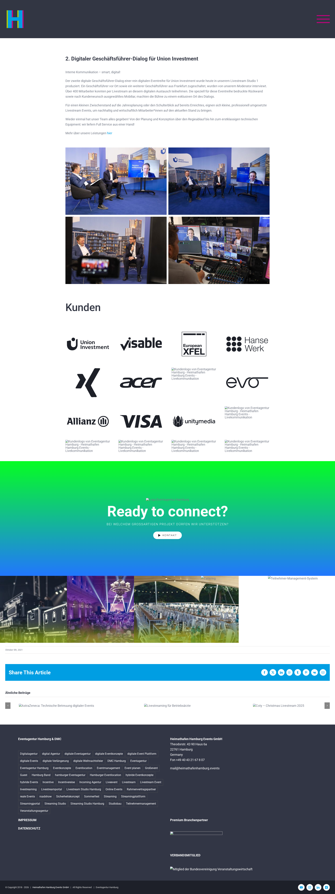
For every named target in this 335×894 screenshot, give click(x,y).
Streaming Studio (55, 803)
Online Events (114, 789)
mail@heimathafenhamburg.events (194, 768)
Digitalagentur (29, 753)
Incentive (48, 782)
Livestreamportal (51, 789)
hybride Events (29, 782)
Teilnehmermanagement (141, 803)
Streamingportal (30, 803)
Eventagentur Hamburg (34, 768)
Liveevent (111, 782)
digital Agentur (51, 753)
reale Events (27, 796)
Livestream (129, 782)
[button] (7, 705)
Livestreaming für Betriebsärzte (167, 706)
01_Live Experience (218, 628)
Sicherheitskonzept (68, 796)
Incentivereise (66, 782)
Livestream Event (150, 782)
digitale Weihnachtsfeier (88, 761)
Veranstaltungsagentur (34, 810)
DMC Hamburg (116, 761)
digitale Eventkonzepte (109, 753)
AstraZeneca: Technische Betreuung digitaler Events (56, 706)
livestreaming (28, 789)
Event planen (132, 768)
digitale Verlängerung (56, 761)
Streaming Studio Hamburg (87, 803)
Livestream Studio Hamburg (83, 789)
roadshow (45, 796)
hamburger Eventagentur (70, 775)
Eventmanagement (108, 768)
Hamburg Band (41, 775)
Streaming (110, 796)
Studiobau (115, 803)
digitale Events (29, 761)
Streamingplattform (133, 796)
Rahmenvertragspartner (141, 789)
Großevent (151, 768)
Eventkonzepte (62, 768)
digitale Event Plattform (141, 753)
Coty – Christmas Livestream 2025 (279, 706)
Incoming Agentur (90, 782)
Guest (23, 775)
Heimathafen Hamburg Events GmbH (50, 887)
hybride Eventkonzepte (139, 775)
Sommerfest (91, 796)
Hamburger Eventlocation (105, 775)
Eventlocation (84, 768)
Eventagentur (138, 761)
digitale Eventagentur (78, 753)
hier (109, 133)
